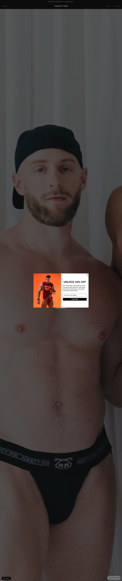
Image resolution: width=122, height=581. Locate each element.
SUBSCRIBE (74, 299)
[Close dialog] (87, 274)
